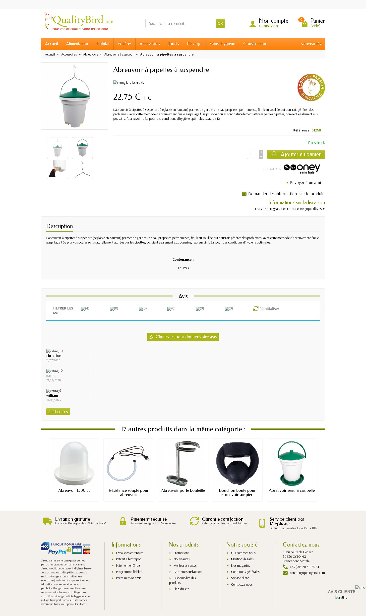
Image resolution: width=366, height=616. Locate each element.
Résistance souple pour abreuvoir (129, 492)
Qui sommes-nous (243, 553)
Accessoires (150, 43)
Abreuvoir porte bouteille (183, 490)
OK (220, 23)
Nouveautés (310, 43)
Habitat (102, 43)
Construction (254, 43)
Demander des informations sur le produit (286, 193)
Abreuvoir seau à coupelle (292, 490)
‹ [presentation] (47, 470)
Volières (124, 43)
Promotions (181, 553)
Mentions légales (242, 559)
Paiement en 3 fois (128, 565)
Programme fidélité (129, 571)
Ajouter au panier (301, 154)
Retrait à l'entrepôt (128, 559)
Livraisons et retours (129, 553)
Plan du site (181, 589)
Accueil (51, 43)
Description (59, 226)
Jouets (173, 43)
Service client (240, 578)
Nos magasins (240, 565)
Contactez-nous (241, 584)
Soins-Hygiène (222, 43)
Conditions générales (245, 571)
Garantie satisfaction (188, 571)
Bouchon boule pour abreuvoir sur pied (237, 492)
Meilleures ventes (185, 565)
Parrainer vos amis (128, 578)
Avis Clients (342, 592)
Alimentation (77, 43)
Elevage (194, 43)
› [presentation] (318, 470)
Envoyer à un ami (305, 182)
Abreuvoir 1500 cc (74, 490)
